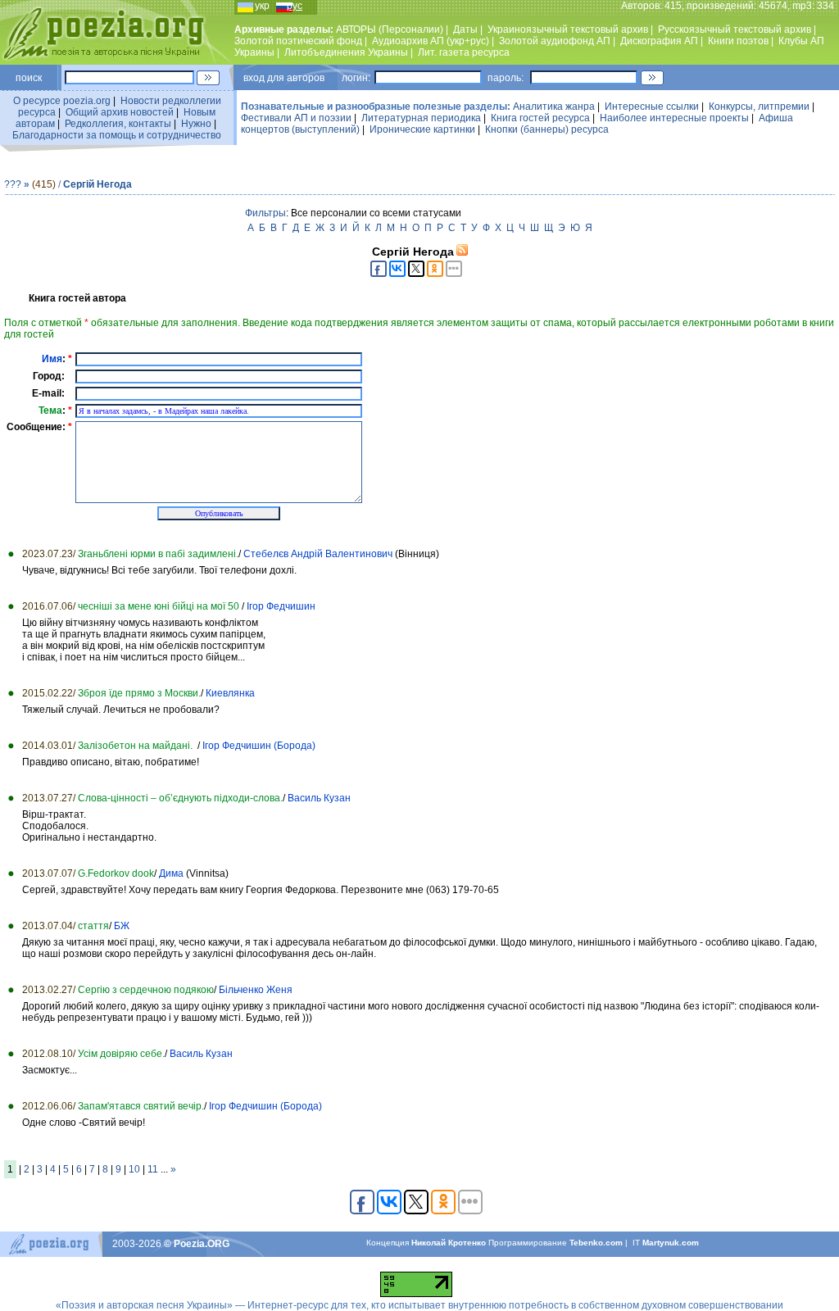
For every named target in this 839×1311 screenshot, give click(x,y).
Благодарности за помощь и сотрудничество (116, 135)
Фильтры (265, 213)
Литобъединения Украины (346, 52)
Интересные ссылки (652, 106)
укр (262, 5)
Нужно (196, 123)
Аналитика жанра (554, 106)
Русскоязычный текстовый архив (734, 29)
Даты (465, 29)
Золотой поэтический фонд (298, 41)
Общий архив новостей (120, 112)
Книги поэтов (738, 41)
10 (134, 1169)
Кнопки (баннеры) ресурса (547, 129)
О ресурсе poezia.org (62, 101)
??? (12, 184)
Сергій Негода (97, 184)
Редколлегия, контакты (118, 123)
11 (152, 1169)
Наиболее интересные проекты (674, 118)
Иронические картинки (422, 129)
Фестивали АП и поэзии (296, 118)
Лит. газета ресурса (464, 52)
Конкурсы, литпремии (759, 106)
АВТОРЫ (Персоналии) (389, 29)
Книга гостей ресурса (540, 118)
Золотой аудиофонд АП (554, 41)
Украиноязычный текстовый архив (568, 29)
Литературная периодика (421, 118)
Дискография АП (659, 41)
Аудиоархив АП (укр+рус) (430, 41)
